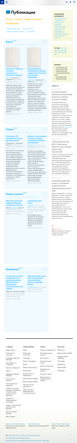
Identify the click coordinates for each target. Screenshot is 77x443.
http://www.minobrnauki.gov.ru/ (15, 424)
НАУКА (42, 347)
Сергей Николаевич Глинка (35, 202)
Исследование (68, 127)
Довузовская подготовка (27, 354)
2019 (62, 52)
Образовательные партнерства (28, 385)
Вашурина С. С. (31, 145)
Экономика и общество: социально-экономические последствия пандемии (14, 72)
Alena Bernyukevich (33, 287)
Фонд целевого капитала (10, 379)
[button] (18, 45)
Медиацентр (61, 364)
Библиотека (61, 350)
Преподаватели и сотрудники (11, 363)
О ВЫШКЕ (9, 347)
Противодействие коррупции (11, 384)
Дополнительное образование (28, 374)
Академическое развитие (45, 370)
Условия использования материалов (30, 435)
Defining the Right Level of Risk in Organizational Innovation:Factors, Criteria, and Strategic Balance (37, 280)
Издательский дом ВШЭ (64, 353)
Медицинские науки (61, 71)
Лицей (25, 350)
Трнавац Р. (14, 208)
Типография (61, 361)
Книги (9, 19)
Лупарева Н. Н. (31, 206)
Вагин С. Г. (8, 78)
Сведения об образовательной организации (11, 400)
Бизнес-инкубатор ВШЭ (30, 381)
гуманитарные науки (60, 26)
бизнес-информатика (60, 18)
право (56, 35)
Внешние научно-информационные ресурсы (45, 378)
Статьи (18, 19)
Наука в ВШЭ (31, 31)
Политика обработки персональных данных (17, 438)
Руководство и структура (10, 354)
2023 (62, 50)
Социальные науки (61, 76)
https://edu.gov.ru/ (34, 424)
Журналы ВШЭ (61, 367)
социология (61, 35)
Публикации (23, 12)
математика (57, 34)
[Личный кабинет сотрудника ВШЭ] (70, 2)
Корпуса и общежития (12, 368)
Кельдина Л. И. (31, 80)
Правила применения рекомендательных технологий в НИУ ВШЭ (24, 440)
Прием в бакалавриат (29, 361)
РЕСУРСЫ (61, 347)
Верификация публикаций (13, 28)
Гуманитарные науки (61, 67)
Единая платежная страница (11, 412)
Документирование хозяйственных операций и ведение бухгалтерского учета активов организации (37, 73)
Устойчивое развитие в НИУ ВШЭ (13, 359)
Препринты (12, 23)
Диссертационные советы (46, 362)
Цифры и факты (10, 350)
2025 (55, 50)
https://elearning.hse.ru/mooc (61, 424)
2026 (65, 48)
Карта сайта (46, 440)
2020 (59, 52)
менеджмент (65, 34)
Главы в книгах (33, 19)
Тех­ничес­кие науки (61, 78)
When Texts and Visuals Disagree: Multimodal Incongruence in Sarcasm (14, 203)
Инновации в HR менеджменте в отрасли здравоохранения (14, 138)
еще (55, 54)
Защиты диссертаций (46, 366)
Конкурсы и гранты (46, 374)
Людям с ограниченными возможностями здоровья (13, 406)
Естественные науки (62, 69)
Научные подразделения (47, 350)
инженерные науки (59, 28)
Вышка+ (25, 364)
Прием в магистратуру (30, 367)
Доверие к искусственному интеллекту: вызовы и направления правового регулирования (37, 139)
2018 (65, 52)
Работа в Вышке (10, 416)
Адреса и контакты (14, 435)
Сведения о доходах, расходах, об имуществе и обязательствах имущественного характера (13, 392)
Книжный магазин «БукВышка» (62, 357)
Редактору (70, 434)
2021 (55, 52)
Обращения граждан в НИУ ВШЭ (12, 375)
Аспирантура (27, 370)
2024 (59, 50)
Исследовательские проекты (46, 354)
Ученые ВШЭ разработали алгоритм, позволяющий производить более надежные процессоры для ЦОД (61, 186)
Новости (55, 86)
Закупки (8, 371)
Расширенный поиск (28, 28)
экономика (57, 37)
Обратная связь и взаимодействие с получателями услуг (29, 391)
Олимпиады (26, 358)
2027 (62, 48)
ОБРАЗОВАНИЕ (28, 347)
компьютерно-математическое (59, 31)
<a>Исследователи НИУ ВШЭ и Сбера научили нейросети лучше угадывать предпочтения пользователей (61, 147)
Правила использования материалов (16, 31)
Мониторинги (44, 358)
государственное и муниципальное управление (59, 22)
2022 (65, 50)
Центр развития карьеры (30, 378)
